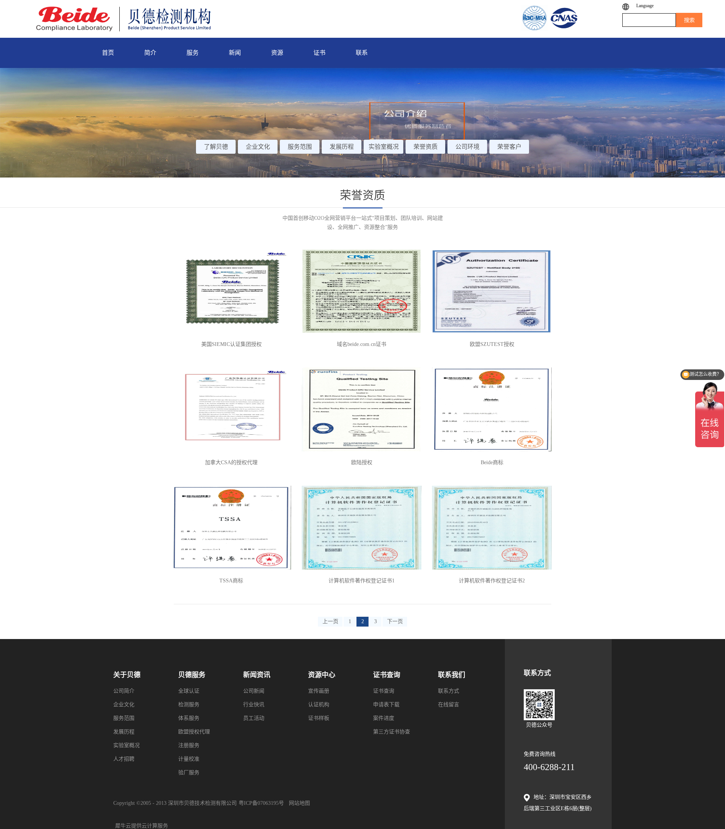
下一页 (395, 621)
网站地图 (298, 803)
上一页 (330, 621)
